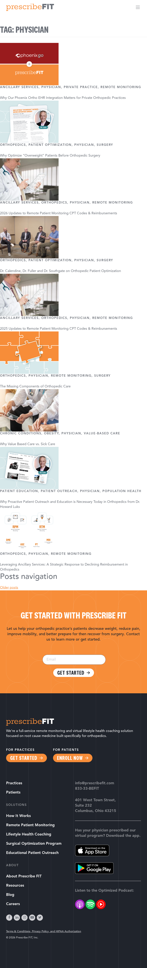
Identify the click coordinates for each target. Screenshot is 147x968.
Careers (13, 904)
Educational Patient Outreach (32, 853)
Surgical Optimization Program (33, 844)
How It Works (18, 816)
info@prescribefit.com (94, 783)
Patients (13, 792)
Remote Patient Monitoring (30, 825)
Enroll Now (70, 758)
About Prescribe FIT (24, 876)
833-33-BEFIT (87, 789)
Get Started (70, 673)
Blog (10, 895)
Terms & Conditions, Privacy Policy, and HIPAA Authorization (43, 931)
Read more (73, 484)
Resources (15, 886)
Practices (14, 783)
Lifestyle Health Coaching (28, 834)
